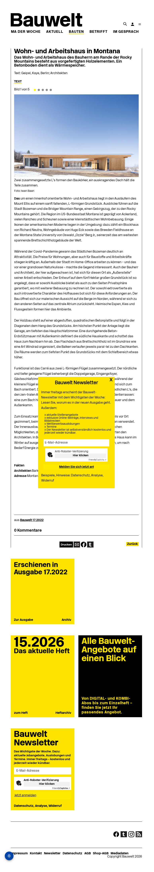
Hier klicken (80, 455)
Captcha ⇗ (97, 460)
